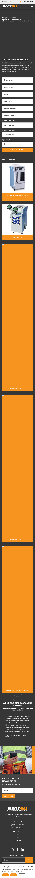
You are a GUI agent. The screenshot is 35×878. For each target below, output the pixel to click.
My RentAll (17, 822)
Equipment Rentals (9, 18)
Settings (22, 875)
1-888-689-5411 (28, 2)
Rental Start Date (9, 121)
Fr (17, 843)
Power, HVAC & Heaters (10, 19)
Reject (13, 875)
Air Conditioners (8, 21)
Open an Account (18, 831)
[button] (32, 727)
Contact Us (17, 840)
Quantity (6, 140)
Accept (5, 875)
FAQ (17, 837)
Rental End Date (8, 130)
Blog (17, 834)
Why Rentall (17, 828)
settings (19, 871)
